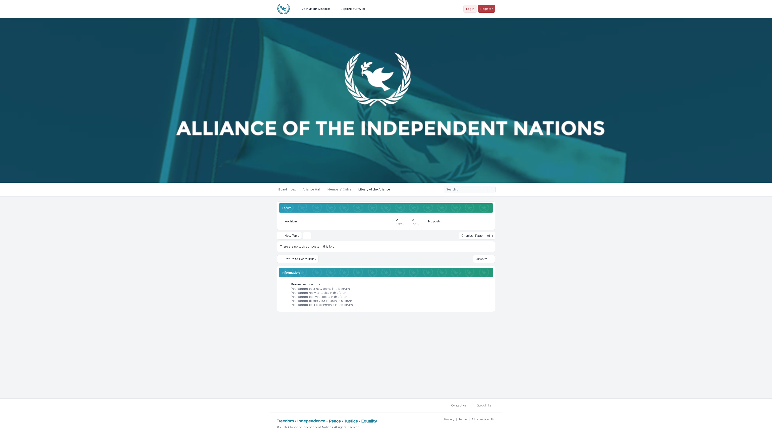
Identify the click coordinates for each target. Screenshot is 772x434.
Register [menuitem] (486, 9)
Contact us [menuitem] (458, 405)
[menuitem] (313, 8)
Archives (291, 221)
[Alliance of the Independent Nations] (284, 9)
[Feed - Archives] (389, 221)
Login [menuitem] (470, 9)
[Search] (484, 189)
